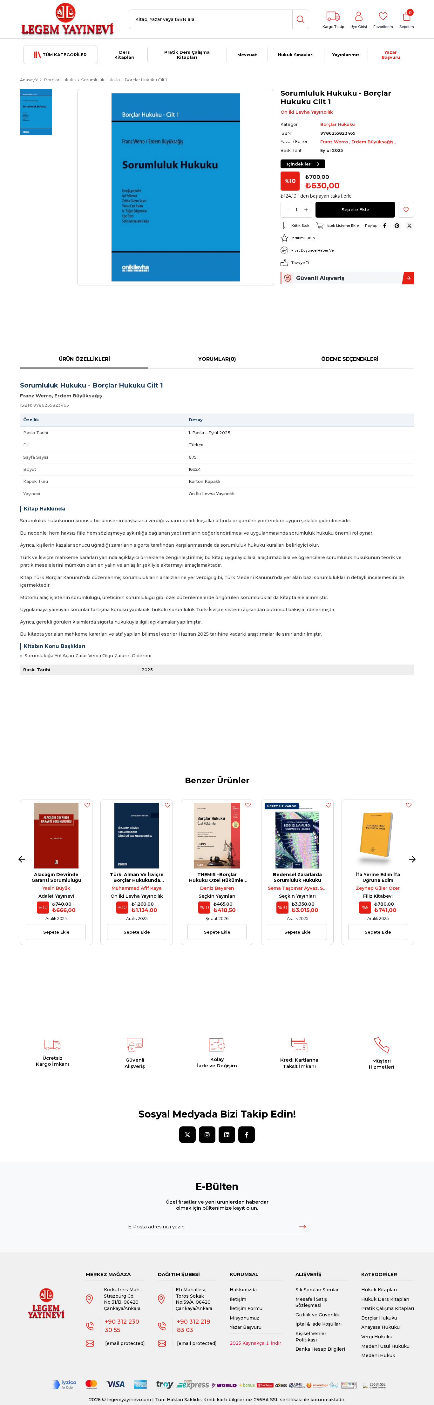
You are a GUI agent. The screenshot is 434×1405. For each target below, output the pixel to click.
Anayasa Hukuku (380, 1327)
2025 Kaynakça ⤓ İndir (255, 1343)
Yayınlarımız (346, 54)
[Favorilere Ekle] (406, 210)
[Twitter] (187, 1134)
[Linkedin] (227, 1134)
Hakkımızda (243, 1290)
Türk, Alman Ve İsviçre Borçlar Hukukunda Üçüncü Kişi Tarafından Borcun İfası (137, 877)
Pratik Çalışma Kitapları (387, 1308)
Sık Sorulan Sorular (317, 1290)
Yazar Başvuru (391, 55)
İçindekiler (299, 163)
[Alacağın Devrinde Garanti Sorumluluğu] (56, 835)
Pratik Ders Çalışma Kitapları (187, 55)
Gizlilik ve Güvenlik (317, 1315)
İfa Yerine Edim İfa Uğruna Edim (378, 877)
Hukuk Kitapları (379, 1290)
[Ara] (300, 19)
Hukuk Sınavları (296, 54)
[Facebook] (246, 1134)
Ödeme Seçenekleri (349, 359)
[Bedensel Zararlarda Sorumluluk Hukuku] (297, 835)
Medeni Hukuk (378, 1355)
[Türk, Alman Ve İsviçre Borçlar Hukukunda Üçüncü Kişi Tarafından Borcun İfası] (136, 835)
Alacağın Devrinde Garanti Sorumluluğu (56, 877)
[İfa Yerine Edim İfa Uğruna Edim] (377, 835)
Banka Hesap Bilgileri (320, 1349)
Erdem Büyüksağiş (373, 141)
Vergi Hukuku (376, 1337)
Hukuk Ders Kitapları (385, 1299)
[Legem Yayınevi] (67, 19)
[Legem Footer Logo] (46, 1297)
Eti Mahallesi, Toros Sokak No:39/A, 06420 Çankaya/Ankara (194, 1299)
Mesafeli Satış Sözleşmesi (311, 1302)
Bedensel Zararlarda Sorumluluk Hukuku (297, 877)
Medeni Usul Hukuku (385, 1346)
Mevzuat (247, 54)
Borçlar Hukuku (379, 1318)
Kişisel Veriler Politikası (310, 1337)
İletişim (238, 1299)
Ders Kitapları (124, 55)
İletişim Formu (246, 1308)
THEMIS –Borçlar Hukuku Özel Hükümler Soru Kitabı (217, 877)
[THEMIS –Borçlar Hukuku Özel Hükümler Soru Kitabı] (217, 835)
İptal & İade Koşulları (318, 1324)
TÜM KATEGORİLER (65, 54)
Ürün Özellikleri (84, 359)
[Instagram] (207, 1134)
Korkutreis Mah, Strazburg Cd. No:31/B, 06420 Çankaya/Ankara (122, 1299)
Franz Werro (334, 141)
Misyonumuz (244, 1318)
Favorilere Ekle (87, 805)
